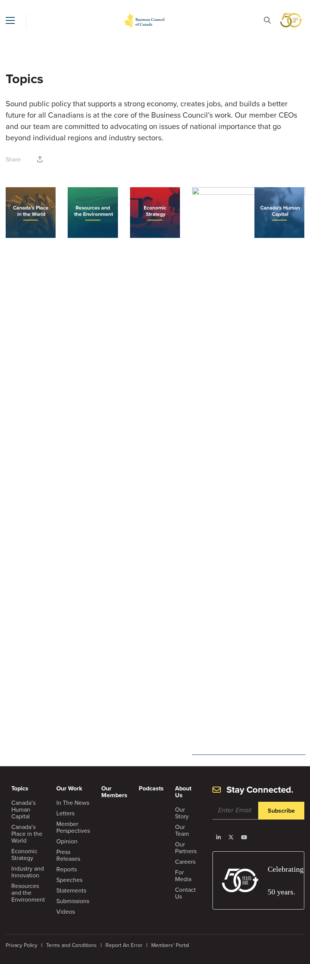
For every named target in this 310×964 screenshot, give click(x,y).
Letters (65, 813)
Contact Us (185, 893)
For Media (183, 875)
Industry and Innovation (27, 872)
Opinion (67, 841)
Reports (66, 869)
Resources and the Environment (28, 893)
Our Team (182, 830)
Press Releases (68, 855)
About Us (183, 791)
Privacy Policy (21, 945)
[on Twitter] (231, 837)
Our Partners (186, 847)
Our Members (114, 791)
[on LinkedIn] (218, 837)
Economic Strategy (24, 854)
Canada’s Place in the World (26, 834)
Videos (65, 911)
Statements (71, 890)
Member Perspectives (73, 827)
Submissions (72, 901)
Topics (19, 788)
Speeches (69, 880)
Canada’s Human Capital (23, 809)
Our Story (182, 813)
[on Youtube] (244, 837)
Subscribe (281, 810)
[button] (10, 20)
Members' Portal (170, 945)
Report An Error (124, 945)
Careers (185, 861)
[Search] (267, 20)
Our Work (69, 788)
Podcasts (151, 788)
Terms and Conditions (71, 945)
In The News (72, 802)
